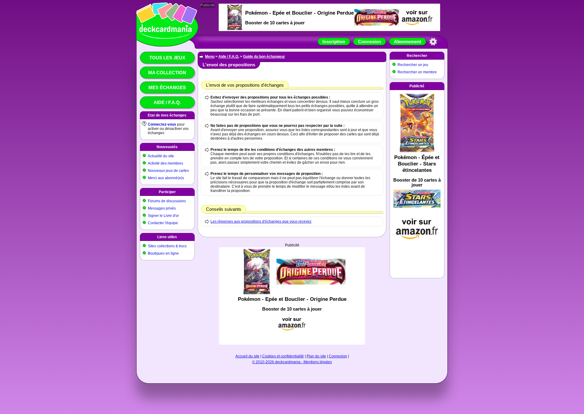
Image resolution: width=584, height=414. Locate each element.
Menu (209, 56)
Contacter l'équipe (163, 223)
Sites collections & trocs (167, 246)
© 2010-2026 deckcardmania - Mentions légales (292, 362)
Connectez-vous (162, 124)
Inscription (333, 41)
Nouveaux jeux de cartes (168, 171)
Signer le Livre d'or (163, 216)
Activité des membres (165, 163)
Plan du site (316, 356)
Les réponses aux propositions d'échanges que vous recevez (260, 221)
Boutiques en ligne (163, 253)
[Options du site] (433, 42)
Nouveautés (167, 147)
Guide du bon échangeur (264, 56)
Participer (167, 192)
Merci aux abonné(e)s (166, 178)
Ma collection (167, 72)
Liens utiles (167, 237)
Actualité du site (161, 156)
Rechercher (417, 56)
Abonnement (407, 41)
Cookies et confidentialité (283, 356)
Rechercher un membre (417, 72)
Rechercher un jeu (413, 65)
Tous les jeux (167, 57)
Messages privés (162, 208)
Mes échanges (167, 87)
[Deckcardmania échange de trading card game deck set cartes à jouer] (165, 39)
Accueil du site (247, 356)
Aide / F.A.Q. (167, 102)
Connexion (369, 41)
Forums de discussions (167, 201)
